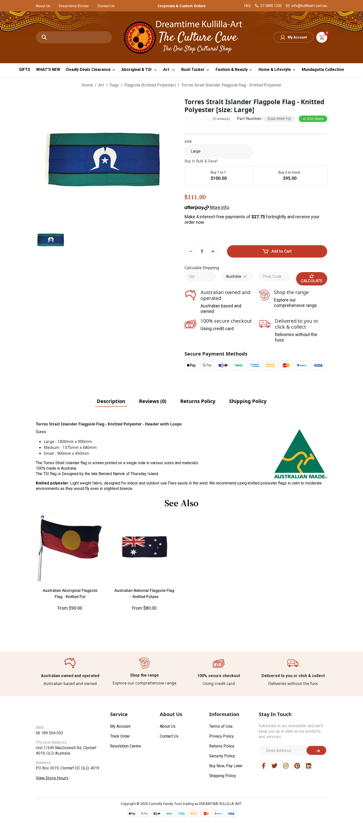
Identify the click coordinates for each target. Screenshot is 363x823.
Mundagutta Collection (323, 69)
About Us (43, 6)
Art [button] (166, 69)
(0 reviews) (221, 119)
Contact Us (106, 6)
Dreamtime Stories (74, 6)
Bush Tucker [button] (193, 69)
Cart (321, 37)
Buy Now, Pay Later (225, 765)
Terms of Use (221, 726)
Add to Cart (281, 251)
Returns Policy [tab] (197, 401)
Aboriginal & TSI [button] (136, 69)
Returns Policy (221, 746)
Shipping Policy (222, 775)
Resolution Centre (125, 746)
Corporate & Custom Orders (181, 5)
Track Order (120, 736)
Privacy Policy (221, 736)
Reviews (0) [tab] (152, 401)
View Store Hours (52, 787)
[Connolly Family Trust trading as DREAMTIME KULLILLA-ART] (181, 36)
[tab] (111, 401)
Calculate (312, 281)
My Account (297, 37)
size (188, 141)
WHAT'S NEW (48, 69)
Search (44, 37)
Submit (316, 750)
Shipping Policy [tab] (247, 401)
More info (219, 207)
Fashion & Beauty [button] (232, 69)
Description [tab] (111, 401)
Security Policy (222, 756)
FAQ (247, 6)
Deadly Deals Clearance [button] (88, 69)
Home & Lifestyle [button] (275, 69)
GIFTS (24, 69)
